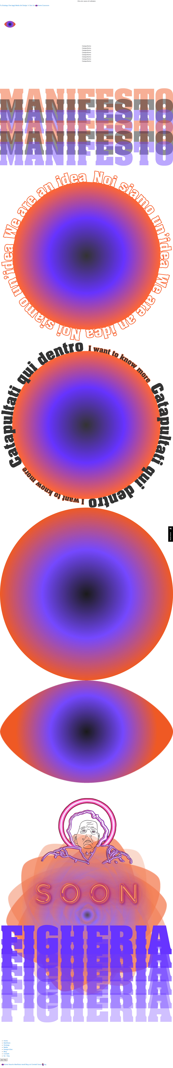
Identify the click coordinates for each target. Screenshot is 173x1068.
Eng (8, 1056)
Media (6, 1047)
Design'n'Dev (8, 1049)
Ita (4, 1056)
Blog (5, 1051)
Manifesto (7, 1043)
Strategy (6, 1045)
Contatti (6, 1054)
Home (6, 1041)
